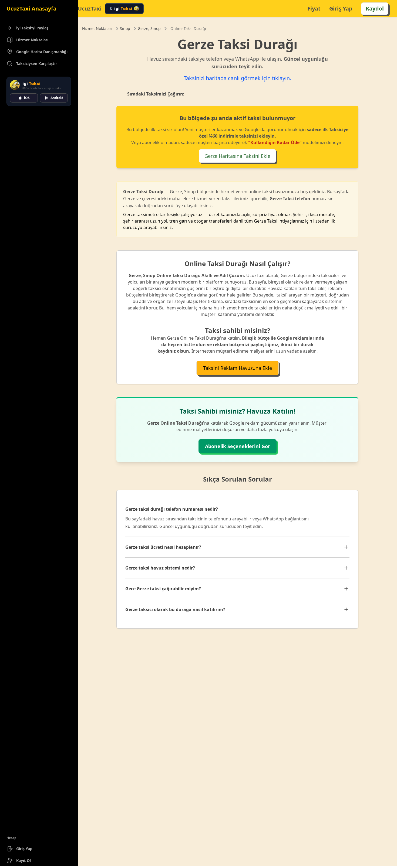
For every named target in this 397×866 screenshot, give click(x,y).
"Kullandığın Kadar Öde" (275, 142)
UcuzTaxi (90, 8)
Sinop (125, 28)
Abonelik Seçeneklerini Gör (237, 446)
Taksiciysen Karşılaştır (36, 63)
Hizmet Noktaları (32, 39)
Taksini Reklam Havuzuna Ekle (237, 368)
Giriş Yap (24, 848)
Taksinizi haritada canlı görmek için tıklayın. (237, 78)
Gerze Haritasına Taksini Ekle (237, 156)
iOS (27, 98)
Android (57, 98)
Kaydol (375, 8)
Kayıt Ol (23, 860)
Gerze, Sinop (149, 28)
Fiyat (314, 8)
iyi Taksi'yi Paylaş (32, 27)
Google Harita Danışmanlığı (42, 51)
